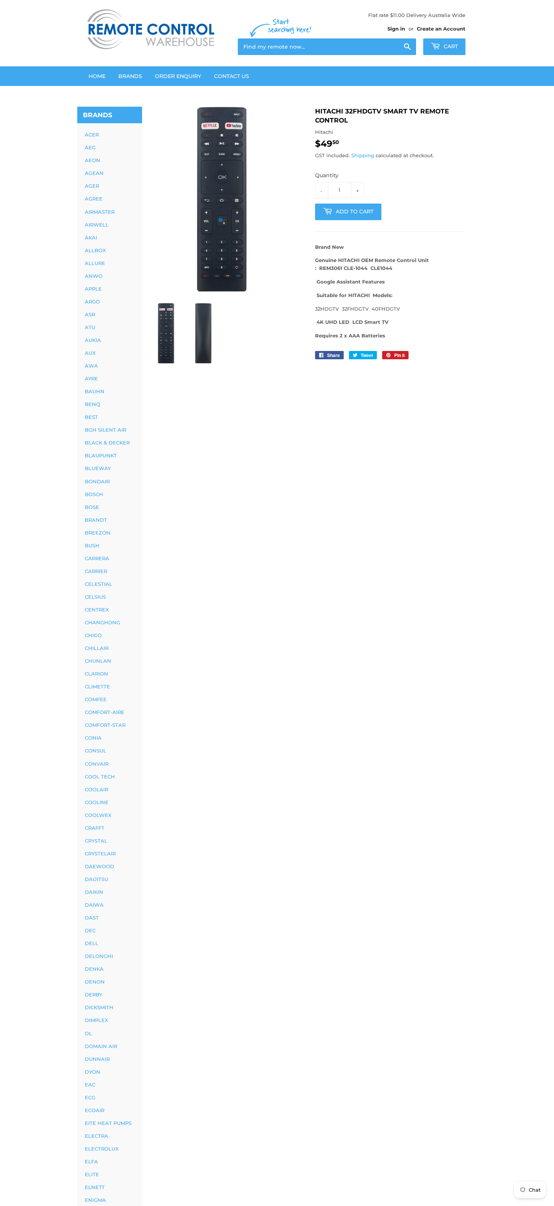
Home (97, 76)
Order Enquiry (178, 76)
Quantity (326, 175)
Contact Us (231, 76)
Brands (130, 76)
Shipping (362, 155)
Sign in (396, 29)
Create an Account (441, 29)
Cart (450, 46)
